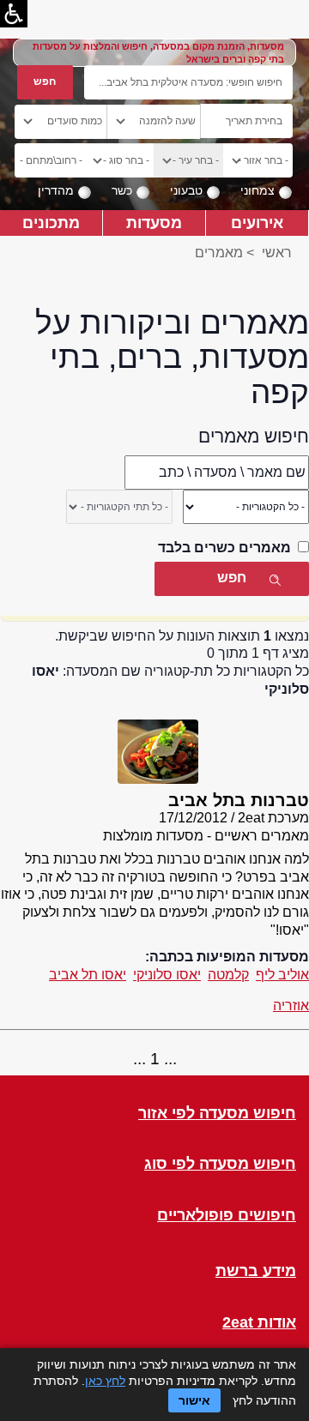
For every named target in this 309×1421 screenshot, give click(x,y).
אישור (194, 1400)
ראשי (277, 252)
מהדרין (56, 190)
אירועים (257, 223)
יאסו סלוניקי (167, 974)
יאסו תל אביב (87, 974)
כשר (122, 190)
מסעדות (154, 223)
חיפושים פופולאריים (226, 1215)
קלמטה (228, 974)
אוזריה (291, 1005)
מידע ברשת (255, 1271)
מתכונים (51, 223)
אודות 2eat (259, 1323)
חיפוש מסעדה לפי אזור (217, 1113)
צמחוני (257, 190)
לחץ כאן (105, 1381)
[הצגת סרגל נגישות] (13, 13)
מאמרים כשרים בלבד (224, 547)
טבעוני (186, 190)
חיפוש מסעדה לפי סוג (220, 1164)
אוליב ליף (282, 974)
